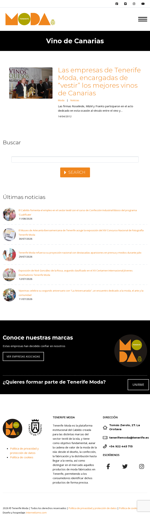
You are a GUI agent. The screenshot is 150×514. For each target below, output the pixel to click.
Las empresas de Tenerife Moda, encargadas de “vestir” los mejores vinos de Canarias (99, 81)
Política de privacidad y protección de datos (93, 508)
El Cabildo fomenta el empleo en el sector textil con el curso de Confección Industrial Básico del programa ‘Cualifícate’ (78, 212)
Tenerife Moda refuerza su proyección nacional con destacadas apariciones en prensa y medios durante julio (80, 252)
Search (76, 172)
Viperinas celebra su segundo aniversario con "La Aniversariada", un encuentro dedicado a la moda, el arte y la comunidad (81, 293)
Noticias (74, 100)
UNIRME (138, 385)
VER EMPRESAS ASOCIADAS (23, 356)
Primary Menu (142, 19)
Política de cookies (21, 457)
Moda (61, 100)
